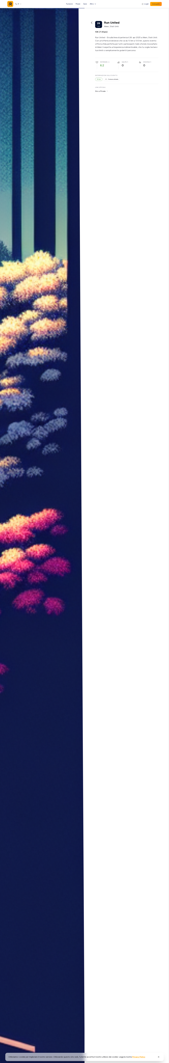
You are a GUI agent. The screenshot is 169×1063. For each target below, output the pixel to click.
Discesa (146, 62)
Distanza (103, 62)
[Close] (159, 1057)
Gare (85, 4)
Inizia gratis (156, 4)
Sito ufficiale (100, 91)
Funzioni (69, 4)
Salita (124, 62)
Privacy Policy (138, 1057)
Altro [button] (92, 4)
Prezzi (78, 4)
